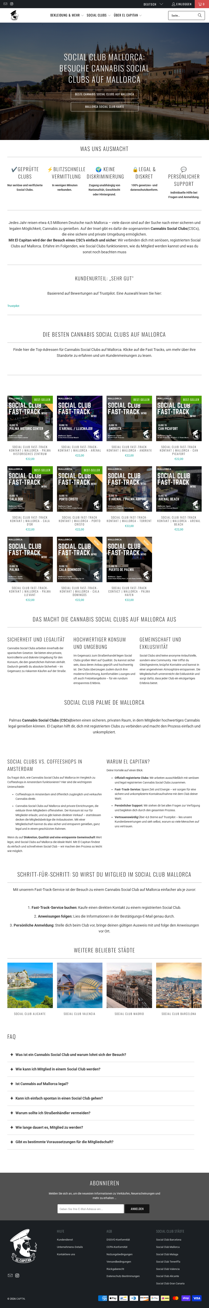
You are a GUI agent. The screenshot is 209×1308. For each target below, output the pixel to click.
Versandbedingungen (119, 1261)
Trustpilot (13, 305)
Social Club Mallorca (168, 1246)
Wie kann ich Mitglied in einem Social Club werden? (58, 1069)
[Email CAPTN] (5, 4)
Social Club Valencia (79, 990)
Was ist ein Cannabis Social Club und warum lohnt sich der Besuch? (71, 1054)
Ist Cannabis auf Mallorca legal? (42, 1084)
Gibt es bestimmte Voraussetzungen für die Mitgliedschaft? (64, 1142)
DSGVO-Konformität (118, 1239)
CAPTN (20, 1298)
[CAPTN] (14, 15)
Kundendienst (65, 1239)
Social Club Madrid (129, 990)
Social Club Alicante (30, 990)
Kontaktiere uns (66, 1254)
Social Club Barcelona (179, 990)
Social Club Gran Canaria (170, 1283)
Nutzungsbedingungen (119, 1254)
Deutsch (151, 4)
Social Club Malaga (167, 1254)
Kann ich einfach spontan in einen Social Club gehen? (59, 1098)
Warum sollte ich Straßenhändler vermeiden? (53, 1113)
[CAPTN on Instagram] (12, 4)
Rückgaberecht (115, 1269)
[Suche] (200, 15)
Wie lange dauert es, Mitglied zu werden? (49, 1127)
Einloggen (184, 4)
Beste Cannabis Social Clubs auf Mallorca (104, 94)
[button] (67, 15)
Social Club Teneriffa (168, 1261)
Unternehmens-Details (70, 1246)
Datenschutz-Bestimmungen (123, 1276)
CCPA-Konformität (117, 1246)
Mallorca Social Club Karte (104, 107)
